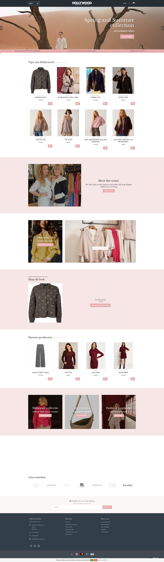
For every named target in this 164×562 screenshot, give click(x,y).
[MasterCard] (82, 554)
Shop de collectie (126, 36)
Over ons (67, 522)
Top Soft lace (40, 140)
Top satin (68, 140)
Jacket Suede (123, 97)
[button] (1, 28)
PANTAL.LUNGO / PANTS (40, 373)
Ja (91, 560)
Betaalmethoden (69, 529)
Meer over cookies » (103, 560)
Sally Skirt (96, 373)
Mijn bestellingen (105, 524)
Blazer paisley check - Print (68, 97)
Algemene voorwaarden (71, 524)
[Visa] (92, 554)
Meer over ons (108, 190)
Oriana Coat (96, 97)
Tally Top (68, 373)
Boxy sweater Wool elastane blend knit (96, 141)
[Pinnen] (87, 554)
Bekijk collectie (61, 62)
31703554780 (35, 535)
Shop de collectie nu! (45, 244)
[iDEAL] (77, 554)
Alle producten (104, 532)
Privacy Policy (68, 527)
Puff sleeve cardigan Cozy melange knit (123, 141)
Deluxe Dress (123, 373)
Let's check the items (100, 248)
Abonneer (108, 507)
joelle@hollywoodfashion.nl (38, 539)
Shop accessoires (82, 415)
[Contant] (72, 554)
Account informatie (105, 522)
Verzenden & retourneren (71, 532)
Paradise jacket (40, 97)
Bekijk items (118, 415)
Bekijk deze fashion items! (100, 305)
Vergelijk (103, 529)
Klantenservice (68, 534)
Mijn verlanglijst (105, 527)
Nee (95, 560)
